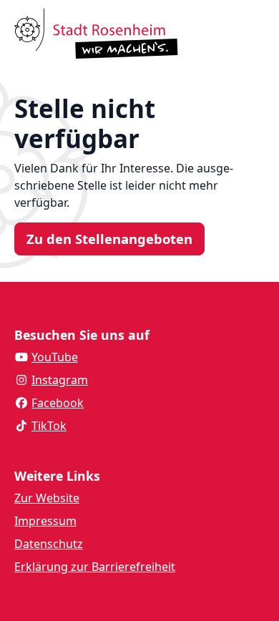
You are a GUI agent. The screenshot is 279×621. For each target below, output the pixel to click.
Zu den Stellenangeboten (109, 239)
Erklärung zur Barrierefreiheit (94, 566)
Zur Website (46, 498)
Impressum (45, 521)
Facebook (57, 403)
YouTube (54, 357)
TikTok (49, 426)
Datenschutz (48, 544)
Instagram (59, 380)
